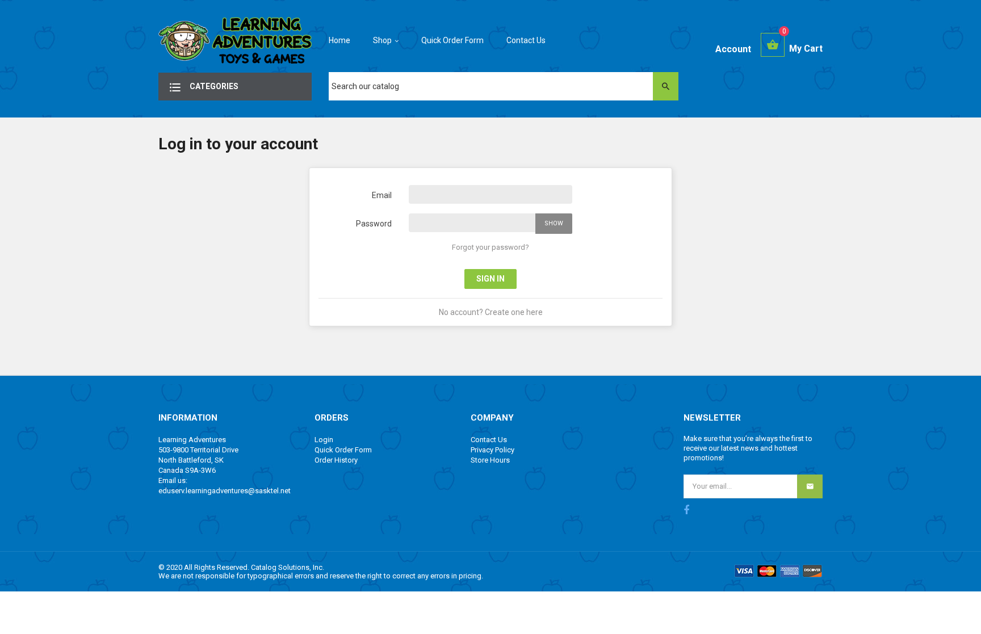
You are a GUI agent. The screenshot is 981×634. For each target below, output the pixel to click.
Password (374, 223)
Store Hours (490, 460)
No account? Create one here (491, 312)
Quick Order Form (343, 450)
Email (382, 195)
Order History (336, 460)
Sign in (490, 278)
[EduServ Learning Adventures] (235, 43)
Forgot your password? (490, 247)
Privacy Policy (492, 450)
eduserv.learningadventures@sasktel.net (224, 490)
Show (553, 223)
